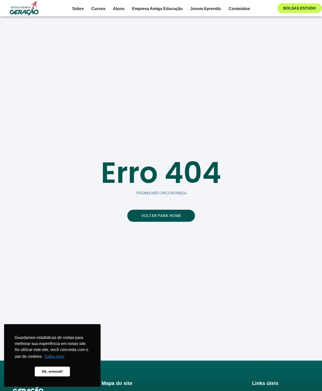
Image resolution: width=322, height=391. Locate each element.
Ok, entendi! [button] (52, 371)
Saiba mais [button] (54, 356)
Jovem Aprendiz (205, 9)
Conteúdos (239, 9)
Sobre (78, 9)
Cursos (98, 9)
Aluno (119, 9)
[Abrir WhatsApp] (309, 378)
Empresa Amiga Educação (157, 9)
